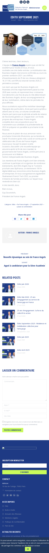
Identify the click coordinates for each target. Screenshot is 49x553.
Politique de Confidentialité (15, 522)
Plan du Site (9, 526)
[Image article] (8, 287)
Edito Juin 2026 (23, 284)
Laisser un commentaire (24, 207)
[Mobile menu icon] (44, 8)
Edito (6, 35)
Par (22, 204)
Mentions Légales (11, 518)
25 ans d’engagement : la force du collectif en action (30, 311)
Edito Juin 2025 (23, 337)
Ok (28, 549)
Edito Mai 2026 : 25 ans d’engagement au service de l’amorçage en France (28, 299)
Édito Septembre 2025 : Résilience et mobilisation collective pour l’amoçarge (31, 326)
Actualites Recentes (11, 532)
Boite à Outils (10, 510)
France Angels (18, 65)
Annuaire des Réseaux (13, 514)
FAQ (6, 506)
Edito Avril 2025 (23, 350)
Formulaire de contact (13, 490)
